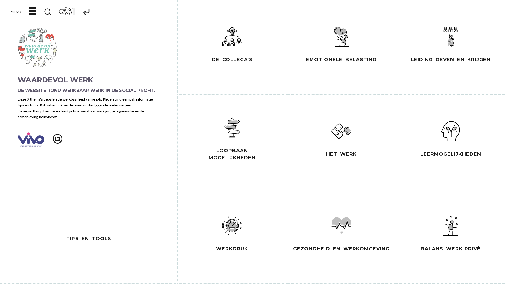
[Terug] (86, 12)
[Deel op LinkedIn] (58, 139)
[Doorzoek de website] (47, 12)
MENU (16, 12)
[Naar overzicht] (32, 13)
